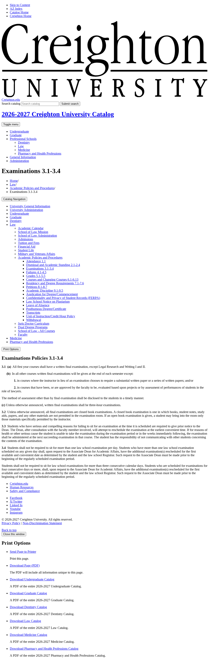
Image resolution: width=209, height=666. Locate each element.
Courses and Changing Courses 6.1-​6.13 (52, 279)
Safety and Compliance (25, 491)
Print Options (11, 349)
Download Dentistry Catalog (28, 607)
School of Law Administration (37, 235)
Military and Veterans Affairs (36, 254)
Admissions (25, 239)
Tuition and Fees (28, 243)
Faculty (23, 334)
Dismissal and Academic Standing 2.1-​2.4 (53, 265)
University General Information (30, 206)
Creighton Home (20, 16)
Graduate (16, 135)
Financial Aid (26, 246)
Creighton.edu (11, 99)
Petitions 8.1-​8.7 (36, 287)
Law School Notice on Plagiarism (48, 301)
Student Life (26, 250)
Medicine (24, 150)
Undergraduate (19, 131)
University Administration (26, 210)
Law (21, 146)
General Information (23, 157)
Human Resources (21, 487)
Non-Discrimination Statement (42, 523)
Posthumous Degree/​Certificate (46, 309)
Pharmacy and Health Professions (39, 153)
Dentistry (24, 142)
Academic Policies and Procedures (32, 188)
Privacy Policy (11, 523)
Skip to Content (20, 5)
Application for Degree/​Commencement (52, 294)
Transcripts (33, 312)
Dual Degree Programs (33, 327)
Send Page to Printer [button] (23, 551)
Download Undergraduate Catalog (32, 579)
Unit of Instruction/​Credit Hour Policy (50, 316)
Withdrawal (33, 320)
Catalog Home (19, 12)
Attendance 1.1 (36, 261)
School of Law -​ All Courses (36, 331)
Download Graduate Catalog (28, 593)
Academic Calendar (30, 228)
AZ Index (16, 8)
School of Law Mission (33, 232)
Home (14, 180)
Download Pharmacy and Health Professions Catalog (44, 648)
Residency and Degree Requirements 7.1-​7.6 (55, 283)
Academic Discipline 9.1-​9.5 (44, 290)
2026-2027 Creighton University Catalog (58, 114)
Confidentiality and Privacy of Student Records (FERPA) (63, 298)
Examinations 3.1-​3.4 (40, 268)
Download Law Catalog (25, 621)
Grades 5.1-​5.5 (35, 276)
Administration (19, 161)
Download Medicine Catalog (28, 634)
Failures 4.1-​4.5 (36, 272)
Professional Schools (23, 139)
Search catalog (11, 103)
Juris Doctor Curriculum (33, 323)
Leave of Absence (37, 305)
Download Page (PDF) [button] (25, 565)
